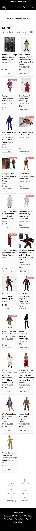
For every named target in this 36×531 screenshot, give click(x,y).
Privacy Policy (8, 519)
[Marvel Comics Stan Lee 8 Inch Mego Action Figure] (26, 403)
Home (4, 32)
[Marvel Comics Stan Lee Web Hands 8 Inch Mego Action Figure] (9, 442)
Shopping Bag (11, 501)
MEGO (31, 32)
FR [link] (16, 516)
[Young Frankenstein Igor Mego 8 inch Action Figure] (26, 321)
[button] (4, 7)
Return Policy (19, 519)
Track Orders (11, 493)
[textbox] (27, 19)
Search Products (11, 484)
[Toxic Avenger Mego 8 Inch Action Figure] (9, 283)
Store (11, 32)
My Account (24, 483)
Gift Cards (25, 501)
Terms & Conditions (25, 516)
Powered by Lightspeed (18, 525)
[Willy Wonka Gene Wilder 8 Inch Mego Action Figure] (9, 403)
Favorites (25, 493)
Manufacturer (21, 32)
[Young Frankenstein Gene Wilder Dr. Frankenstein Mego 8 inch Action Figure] (9, 360)
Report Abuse (18, 522)
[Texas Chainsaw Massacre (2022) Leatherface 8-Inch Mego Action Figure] (26, 44)
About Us (29, 519)
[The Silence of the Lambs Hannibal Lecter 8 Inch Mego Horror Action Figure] (9, 122)
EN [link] (13, 516)
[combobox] (28, 19)
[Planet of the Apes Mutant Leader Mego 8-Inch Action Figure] (9, 201)
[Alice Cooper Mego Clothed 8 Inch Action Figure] (9, 44)
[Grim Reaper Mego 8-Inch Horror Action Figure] (26, 85)
